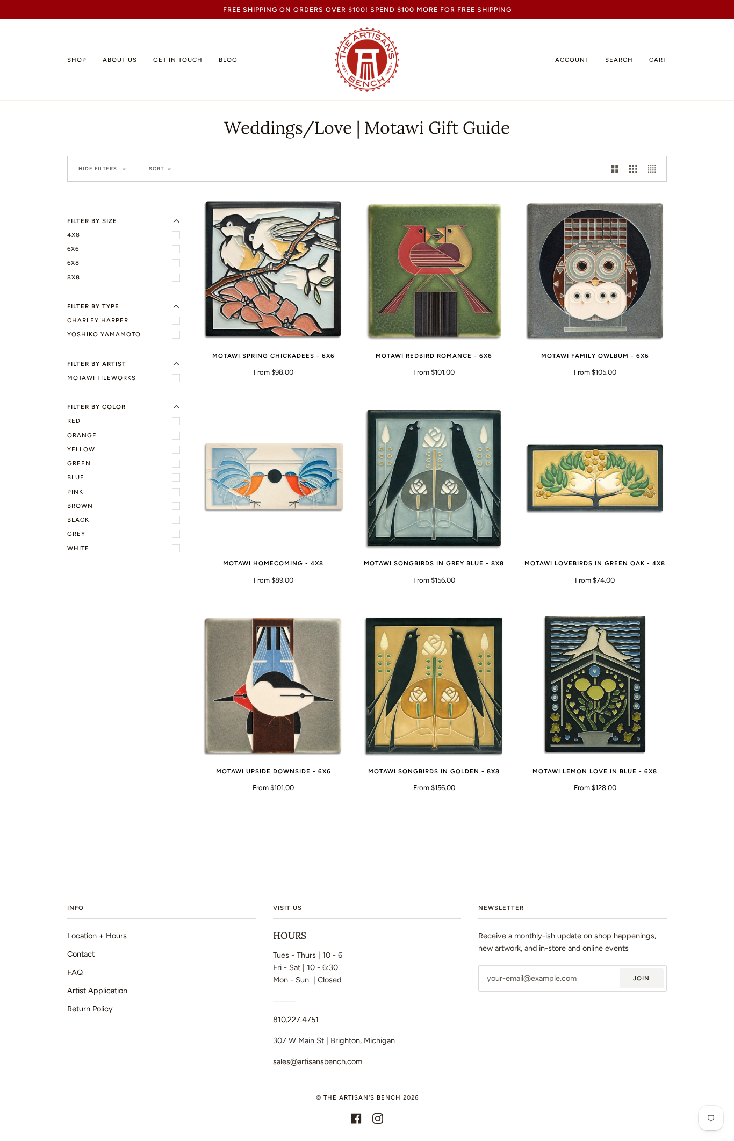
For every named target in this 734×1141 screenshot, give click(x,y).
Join (641, 978)
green (79, 463)
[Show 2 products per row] (615, 168)
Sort (156, 168)
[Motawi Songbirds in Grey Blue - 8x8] (434, 478)
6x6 (73, 249)
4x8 (73, 235)
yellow (81, 449)
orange (82, 435)
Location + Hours (97, 936)
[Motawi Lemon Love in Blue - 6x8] (595, 685)
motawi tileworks (101, 378)
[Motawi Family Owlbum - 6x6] (595, 270)
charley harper (97, 320)
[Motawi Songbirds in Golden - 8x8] (434, 685)
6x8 (73, 263)
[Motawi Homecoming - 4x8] (273, 478)
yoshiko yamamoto (104, 334)
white (78, 548)
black (78, 519)
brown (80, 505)
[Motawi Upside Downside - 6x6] (273, 685)
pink (75, 492)
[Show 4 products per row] (654, 168)
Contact (81, 954)
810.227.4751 (296, 1019)
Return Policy (90, 1009)
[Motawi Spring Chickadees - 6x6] (273, 270)
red (74, 421)
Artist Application (97, 990)
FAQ (75, 972)
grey (76, 533)
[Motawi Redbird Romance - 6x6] (434, 270)
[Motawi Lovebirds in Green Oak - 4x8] (595, 478)
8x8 (73, 277)
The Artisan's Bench (362, 1097)
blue (75, 477)
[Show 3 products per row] (633, 168)
